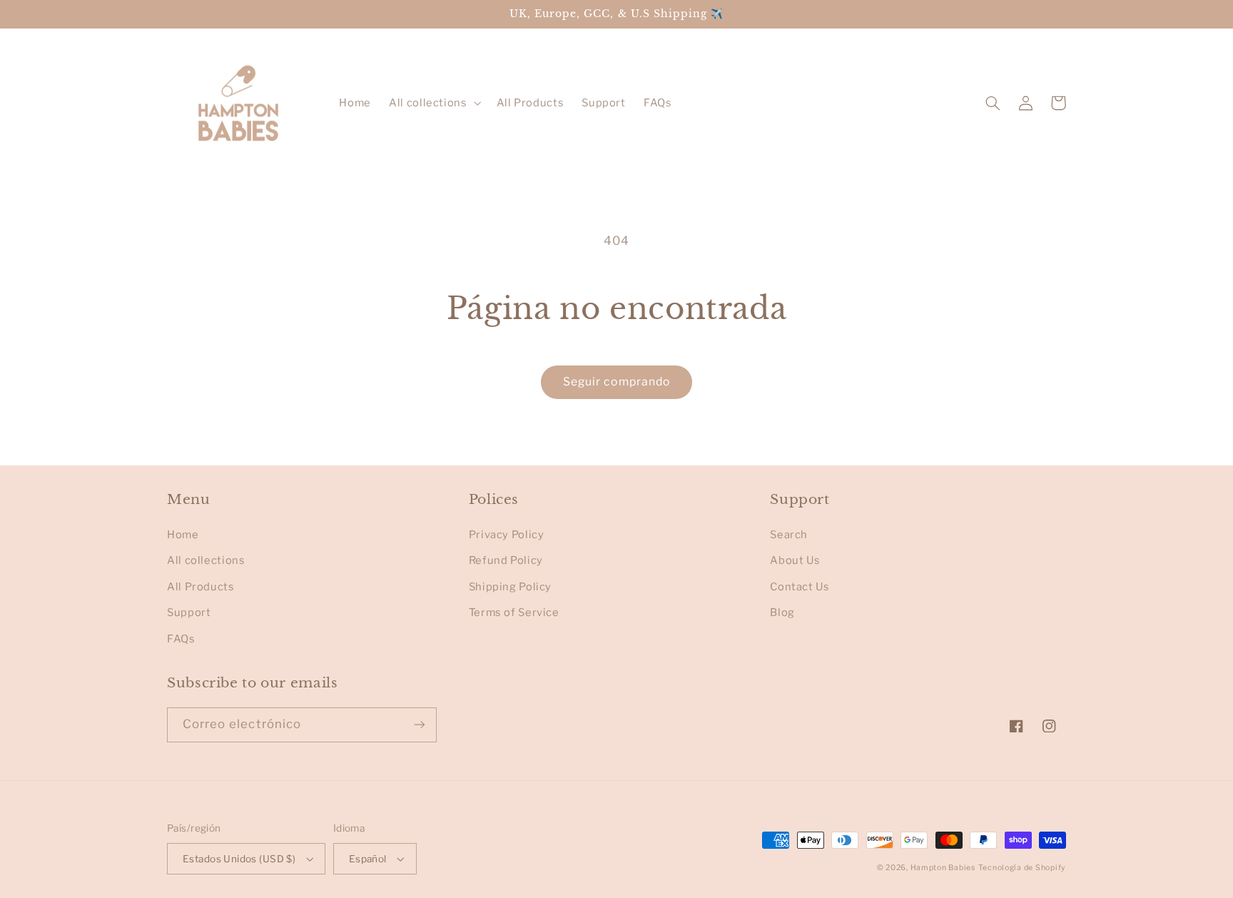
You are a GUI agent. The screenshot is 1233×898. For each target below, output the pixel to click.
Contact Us (799, 586)
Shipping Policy (510, 586)
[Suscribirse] (419, 724)
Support (188, 612)
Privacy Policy (506, 534)
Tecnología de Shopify (1022, 867)
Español (368, 858)
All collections (206, 560)
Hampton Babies (942, 867)
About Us (795, 560)
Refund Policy (506, 560)
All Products (201, 586)
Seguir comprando (616, 381)
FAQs (181, 638)
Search (789, 534)
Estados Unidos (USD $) (239, 858)
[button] (433, 102)
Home (183, 534)
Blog (782, 612)
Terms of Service (514, 612)
